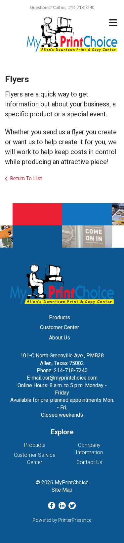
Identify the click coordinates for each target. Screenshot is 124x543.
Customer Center (59, 327)
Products (59, 317)
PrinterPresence (74, 520)
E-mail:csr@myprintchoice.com (62, 378)
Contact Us (89, 462)
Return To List (26, 178)
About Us (59, 337)
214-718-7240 (71, 370)
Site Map (62, 490)
